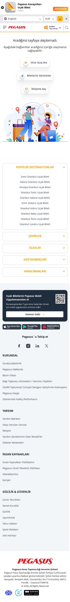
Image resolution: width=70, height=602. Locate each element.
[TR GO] (17, 592)
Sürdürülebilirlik (12, 363)
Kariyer (7, 480)
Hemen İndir (32, 314)
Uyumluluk (9, 517)
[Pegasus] (17, 27)
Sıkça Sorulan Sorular (15, 424)
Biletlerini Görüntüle (39, 75)
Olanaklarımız (10, 474)
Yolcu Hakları (10, 523)
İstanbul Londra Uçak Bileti (35, 224)
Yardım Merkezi (11, 418)
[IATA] (8, 592)
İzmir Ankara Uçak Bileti (35, 203)
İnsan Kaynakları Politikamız (18, 462)
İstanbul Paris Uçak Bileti (35, 218)
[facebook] (21, 345)
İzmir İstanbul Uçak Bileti (35, 176)
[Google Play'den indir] (31, 327)
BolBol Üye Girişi (53, 27)
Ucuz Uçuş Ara (39, 62)
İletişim (7, 430)
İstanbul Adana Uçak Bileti (35, 197)
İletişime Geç (38, 88)
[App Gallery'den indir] (50, 327)
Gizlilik (6, 511)
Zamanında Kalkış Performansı (20, 399)
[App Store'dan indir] (12, 327)
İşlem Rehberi (10, 529)
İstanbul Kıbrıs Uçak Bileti (35, 208)
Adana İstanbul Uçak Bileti (35, 182)
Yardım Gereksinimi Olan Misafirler (22, 436)
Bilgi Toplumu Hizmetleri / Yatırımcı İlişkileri (27, 381)
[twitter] (49, 345)
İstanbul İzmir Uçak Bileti (35, 192)
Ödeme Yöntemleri (13, 442)
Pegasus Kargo (11, 393)
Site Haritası (9, 535)
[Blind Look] (30, 592)
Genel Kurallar (11, 505)
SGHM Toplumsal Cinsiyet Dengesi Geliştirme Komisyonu (35, 387)
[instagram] (30, 345)
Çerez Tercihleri (11, 499)
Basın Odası (9, 375)
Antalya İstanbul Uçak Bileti (35, 187)
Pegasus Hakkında (13, 369)
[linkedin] (40, 345)
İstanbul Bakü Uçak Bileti (35, 213)
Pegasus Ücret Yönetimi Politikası (21, 468)
